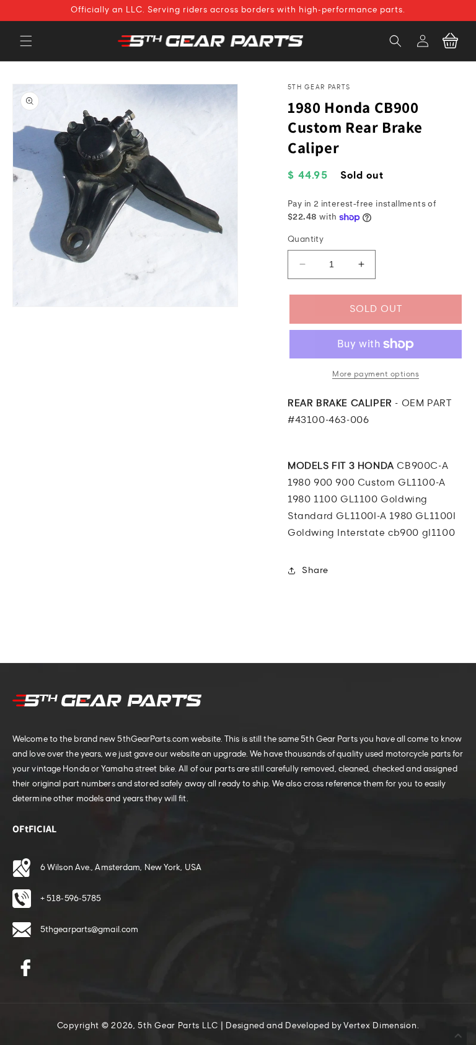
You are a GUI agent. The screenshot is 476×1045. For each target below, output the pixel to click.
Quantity (306, 239)
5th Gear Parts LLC (178, 1026)
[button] (26, 41)
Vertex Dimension (379, 1026)
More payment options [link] (375, 374)
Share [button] (315, 570)
